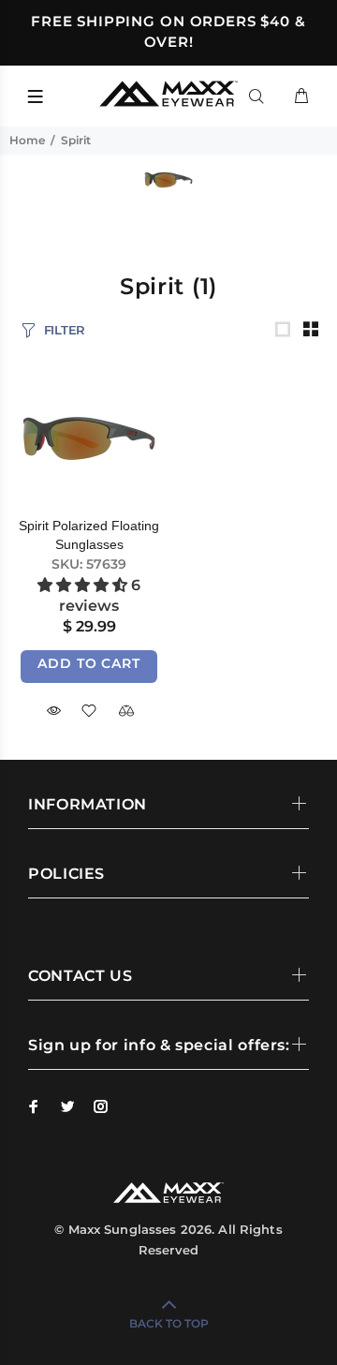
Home (27, 140)
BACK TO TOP (169, 1323)
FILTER (64, 329)
